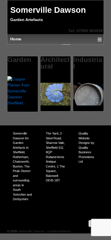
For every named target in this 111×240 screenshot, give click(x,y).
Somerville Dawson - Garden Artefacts (44, 231)
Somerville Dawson (48, 10)
